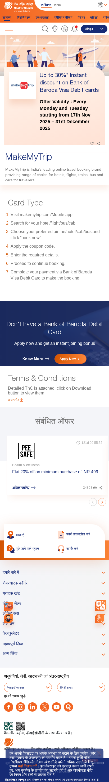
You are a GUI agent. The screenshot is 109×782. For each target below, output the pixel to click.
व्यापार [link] (57, 5)
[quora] (68, 707)
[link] (55, 28)
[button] (45, 28)
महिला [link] (94, 17)
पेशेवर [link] (81, 17)
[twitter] (44, 707)
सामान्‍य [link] (7, 17)
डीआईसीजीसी (35, 733)
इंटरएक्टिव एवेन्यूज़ (15, 779)
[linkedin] (32, 707)
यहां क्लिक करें (27, 766)
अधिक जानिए (20, 487)
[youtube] (56, 707)
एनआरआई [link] (42, 17)
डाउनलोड (13, 399)
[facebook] (8, 707)
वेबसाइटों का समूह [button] (15, 687)
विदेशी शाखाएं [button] (66, 687)
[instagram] (20, 707)
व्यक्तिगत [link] (46, 5)
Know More (32, 358)
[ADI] (8, 618)
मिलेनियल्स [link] (23, 17)
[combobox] (100, 605)
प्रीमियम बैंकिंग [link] (63, 17)
